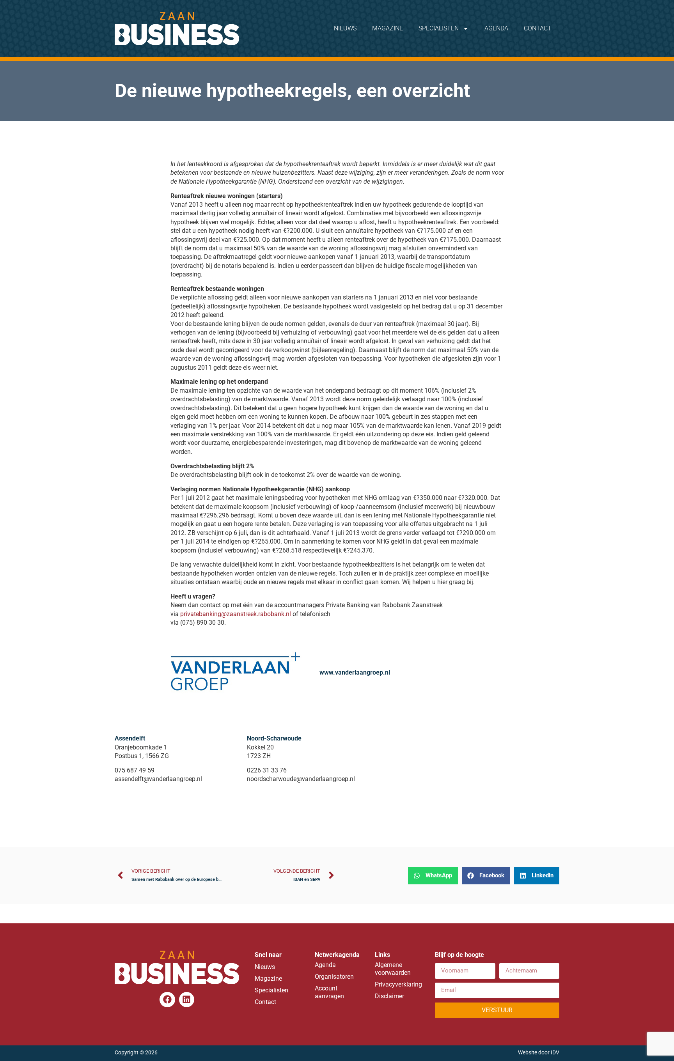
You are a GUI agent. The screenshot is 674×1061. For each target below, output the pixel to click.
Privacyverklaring (397, 984)
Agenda (496, 28)
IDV (555, 1052)
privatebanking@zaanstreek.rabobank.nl (235, 614)
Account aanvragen (329, 992)
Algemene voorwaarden (393, 968)
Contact (538, 28)
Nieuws (345, 28)
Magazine (387, 28)
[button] (433, 875)
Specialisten (439, 28)
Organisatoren (334, 976)
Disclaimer (389, 996)
